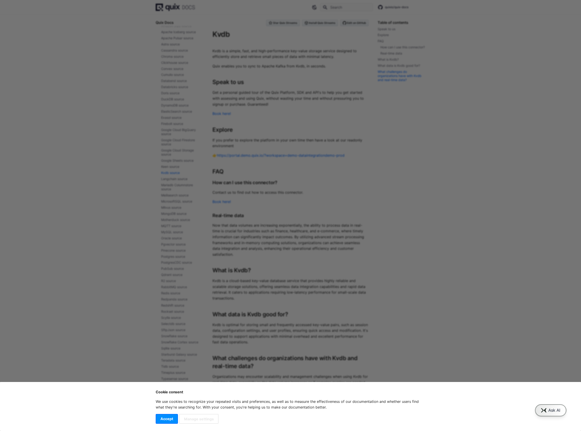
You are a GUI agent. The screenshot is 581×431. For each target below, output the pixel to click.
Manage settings (199, 418)
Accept (166, 418)
